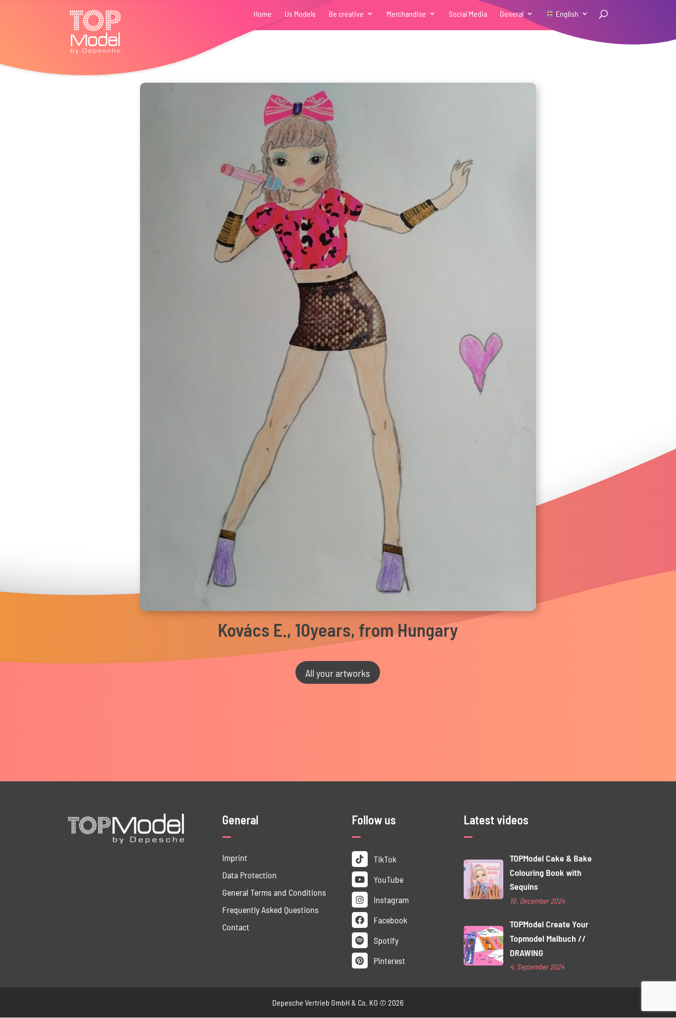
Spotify (385, 940)
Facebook (389, 919)
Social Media (468, 14)
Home (262, 14)
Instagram (390, 899)
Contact (235, 926)
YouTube (387, 879)
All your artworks (337, 672)
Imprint (234, 857)
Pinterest (388, 960)
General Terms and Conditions (274, 892)
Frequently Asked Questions (270, 909)
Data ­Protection (249, 874)
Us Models (300, 14)
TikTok (384, 859)
